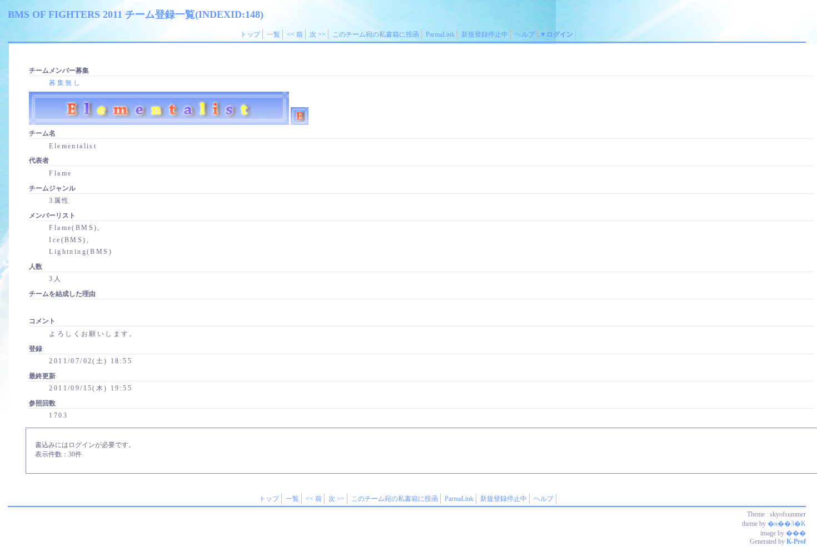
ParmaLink (440, 34)
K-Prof (796, 541)
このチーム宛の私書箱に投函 (375, 34)
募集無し (65, 83)
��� (796, 533)
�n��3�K (787, 524)
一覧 (273, 34)
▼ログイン (556, 34)
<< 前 (295, 34)
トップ (250, 34)
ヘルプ (525, 34)
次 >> (318, 34)
